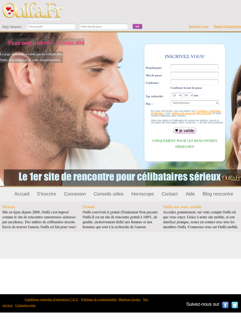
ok (137, 26)
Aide (190, 193)
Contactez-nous (25, 305)
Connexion (75, 193)
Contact (170, 193)
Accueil (21, 193)
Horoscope (142, 193)
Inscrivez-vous (198, 26)
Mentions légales (129, 299)
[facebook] (225, 305)
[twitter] (235, 305)
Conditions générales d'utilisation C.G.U (51, 299)
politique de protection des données (192, 113)
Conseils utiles (109, 193)
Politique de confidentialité (99, 299)
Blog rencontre (218, 193)
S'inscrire (46, 193)
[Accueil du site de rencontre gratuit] (33, 5)
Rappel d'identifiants (227, 26)
